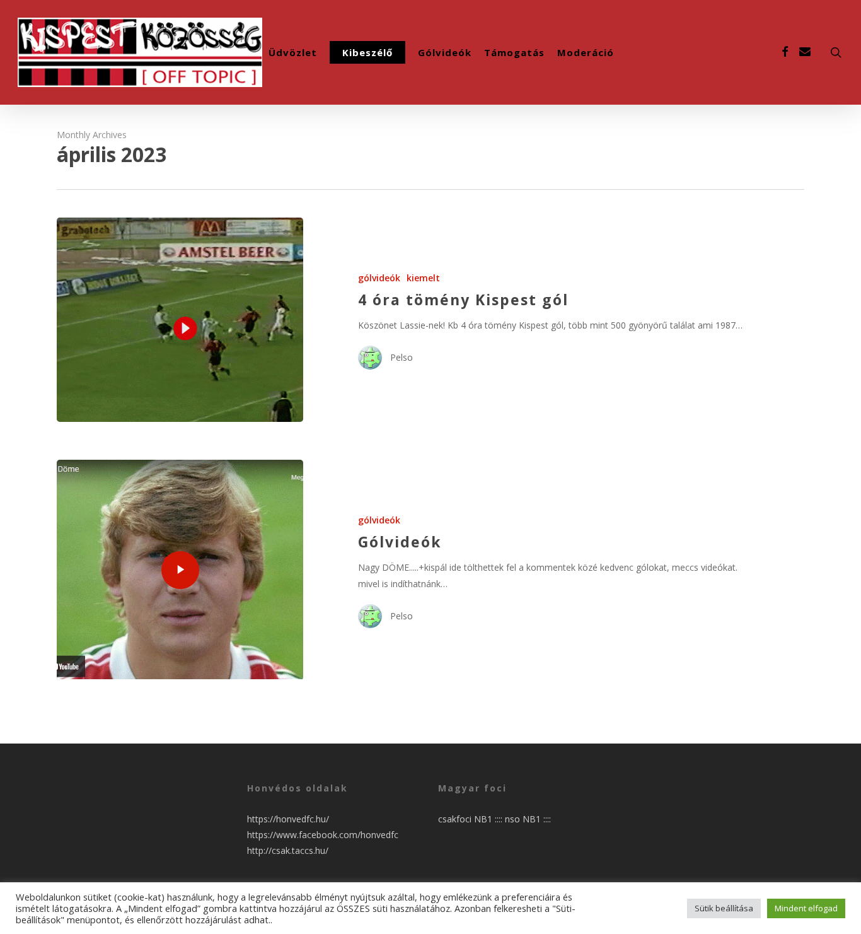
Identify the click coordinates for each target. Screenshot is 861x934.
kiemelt (423, 278)
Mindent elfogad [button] (806, 908)
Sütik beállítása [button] (724, 908)
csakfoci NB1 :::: (471, 819)
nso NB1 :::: (528, 819)
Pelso (401, 357)
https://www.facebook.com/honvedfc (322, 835)
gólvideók (379, 278)
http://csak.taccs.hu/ (287, 850)
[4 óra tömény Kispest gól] (180, 320)
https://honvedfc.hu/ (288, 819)
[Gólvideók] (180, 570)
